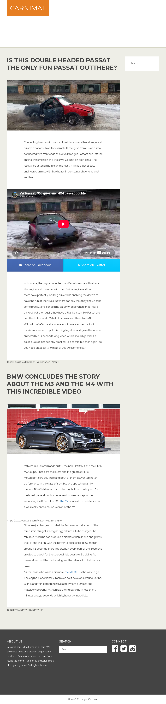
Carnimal (28, 8)
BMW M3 (25, 609)
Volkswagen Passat (48, 362)
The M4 (64, 501)
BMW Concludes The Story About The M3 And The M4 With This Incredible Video (60, 384)
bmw (16, 609)
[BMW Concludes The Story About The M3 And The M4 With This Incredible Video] (63, 428)
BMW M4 (37, 609)
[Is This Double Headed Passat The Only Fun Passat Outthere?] (63, 105)
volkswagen (29, 362)
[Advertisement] (112, 23)
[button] (151, 64)
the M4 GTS (72, 572)
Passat (17, 362)
